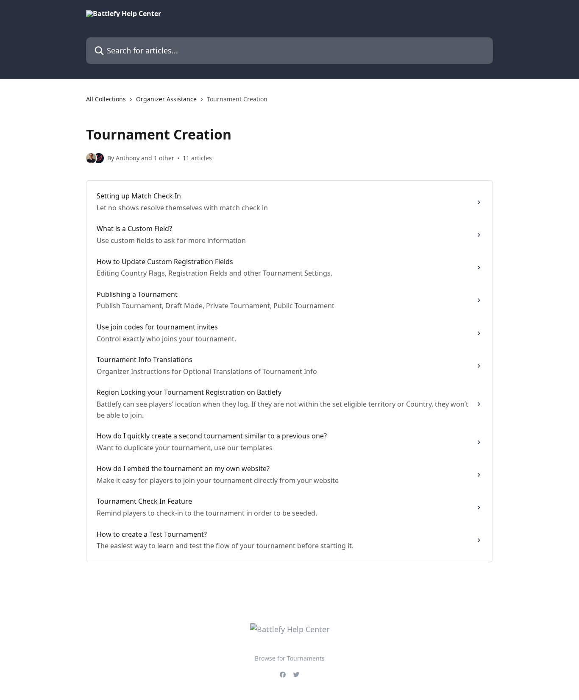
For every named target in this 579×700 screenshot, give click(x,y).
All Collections (106, 99)
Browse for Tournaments (290, 658)
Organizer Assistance (166, 99)
